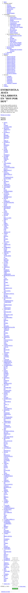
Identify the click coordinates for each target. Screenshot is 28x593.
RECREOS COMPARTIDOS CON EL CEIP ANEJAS (8, 477)
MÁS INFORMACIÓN (15, 590)
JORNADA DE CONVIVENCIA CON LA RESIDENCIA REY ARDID (8, 486)
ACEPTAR (15, 588)
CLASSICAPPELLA (9, 519)
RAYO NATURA (6, 213)
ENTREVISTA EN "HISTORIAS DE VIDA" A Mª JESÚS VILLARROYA (8, 403)
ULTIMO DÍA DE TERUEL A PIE (6, 158)
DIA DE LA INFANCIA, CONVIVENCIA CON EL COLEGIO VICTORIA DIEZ (8, 457)
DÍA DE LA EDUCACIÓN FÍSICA (7, 217)
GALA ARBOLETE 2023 (7, 245)
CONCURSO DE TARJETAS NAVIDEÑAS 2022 (7, 425)
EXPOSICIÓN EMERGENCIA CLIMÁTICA (8, 362)
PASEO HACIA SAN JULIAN (6, 395)
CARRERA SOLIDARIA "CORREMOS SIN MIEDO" (7, 523)
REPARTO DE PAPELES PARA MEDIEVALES (8, 380)
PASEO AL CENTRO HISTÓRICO (7, 530)
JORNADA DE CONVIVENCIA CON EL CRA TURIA (8, 340)
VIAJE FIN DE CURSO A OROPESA (7, 152)
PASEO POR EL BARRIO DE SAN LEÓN (6, 373)
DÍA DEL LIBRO (6, 222)
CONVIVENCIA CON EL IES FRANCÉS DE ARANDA (8, 349)
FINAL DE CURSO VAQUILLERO (8, 124)
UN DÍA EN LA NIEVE (6, 264)
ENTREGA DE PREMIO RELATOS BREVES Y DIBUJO (7, 136)
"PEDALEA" (7, 185)
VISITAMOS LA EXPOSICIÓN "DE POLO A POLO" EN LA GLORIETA (7, 553)
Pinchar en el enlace (5, 115)
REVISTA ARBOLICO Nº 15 (7, 130)
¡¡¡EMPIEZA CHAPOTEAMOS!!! (9, 507)
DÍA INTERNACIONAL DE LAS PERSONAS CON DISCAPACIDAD (9, 433)
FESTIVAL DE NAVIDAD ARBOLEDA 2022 (7, 412)
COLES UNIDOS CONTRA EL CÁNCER (6, 356)
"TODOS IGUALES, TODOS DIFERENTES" (8, 195)
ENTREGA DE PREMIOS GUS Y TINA (7, 145)
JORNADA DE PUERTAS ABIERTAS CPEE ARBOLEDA (7, 270)
